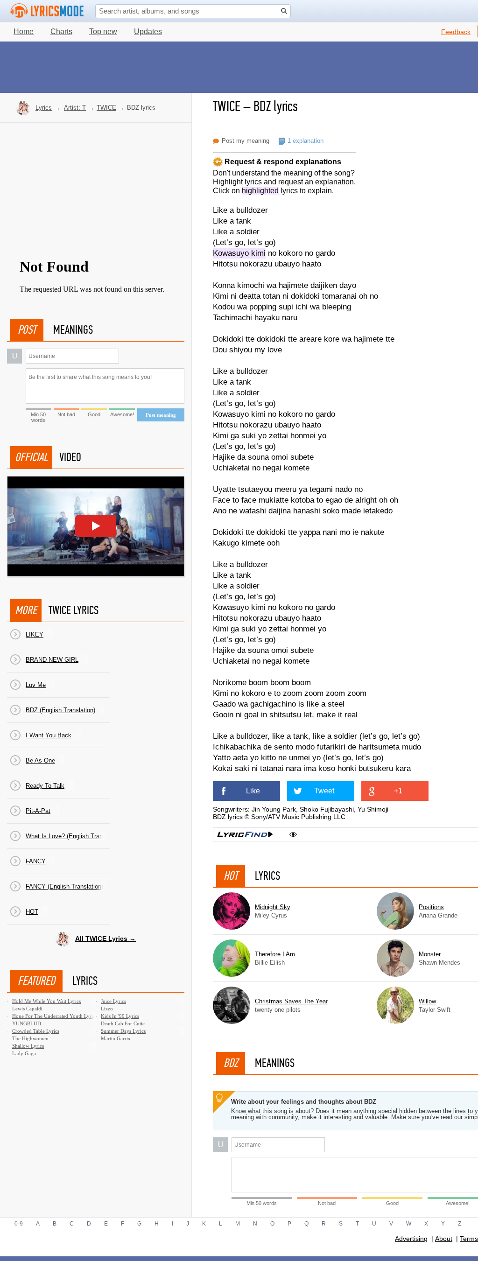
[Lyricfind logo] (245, 834)
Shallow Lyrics (28, 1046)
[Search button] (284, 11)
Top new (103, 31)
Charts (61, 31)
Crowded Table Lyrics (35, 1031)
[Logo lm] (47, 10)
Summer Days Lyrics (123, 1031)
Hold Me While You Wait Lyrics (46, 1001)
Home (24, 31)
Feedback (456, 31)
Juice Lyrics (113, 1001)
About (443, 1238)
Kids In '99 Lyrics (120, 1016)
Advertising (411, 1238)
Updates (148, 31)
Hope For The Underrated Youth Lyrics (54, 1016)
